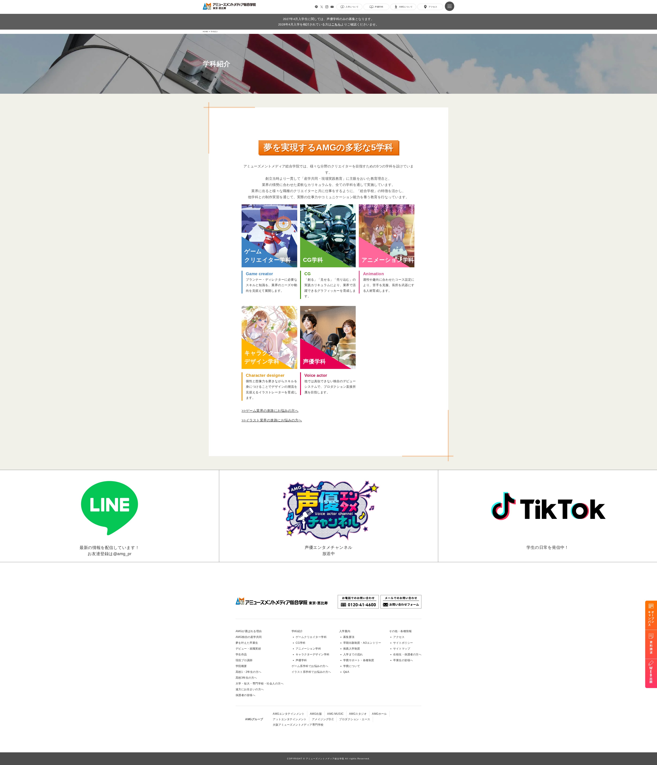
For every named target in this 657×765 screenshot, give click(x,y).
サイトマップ (401, 648)
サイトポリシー (403, 642)
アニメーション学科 (308, 648)
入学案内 (344, 631)
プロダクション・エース (354, 719)
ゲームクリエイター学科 (311, 637)
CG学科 (301, 642)
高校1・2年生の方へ (248, 671)
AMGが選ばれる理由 (249, 631)
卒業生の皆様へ (403, 660)
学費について (351, 666)
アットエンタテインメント (290, 719)
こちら (336, 24)
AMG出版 (316, 713)
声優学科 (301, 660)
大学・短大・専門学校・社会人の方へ (260, 683)
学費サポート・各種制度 (358, 660)
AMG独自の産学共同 (249, 637)
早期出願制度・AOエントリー (362, 642)
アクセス (398, 637)
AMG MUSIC (335, 713)
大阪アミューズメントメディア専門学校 (298, 724)
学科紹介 (297, 631)
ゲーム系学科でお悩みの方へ (310, 666)
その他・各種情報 (400, 631)
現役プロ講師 (244, 660)
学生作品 (241, 654)
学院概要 (241, 666)
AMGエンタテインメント (289, 713)
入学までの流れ (353, 654)
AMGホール (379, 713)
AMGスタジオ (358, 713)
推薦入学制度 (351, 648)
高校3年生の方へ (246, 677)
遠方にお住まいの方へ (250, 689)
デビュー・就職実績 (248, 648)
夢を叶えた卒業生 (247, 642)
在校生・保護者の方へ (407, 654)
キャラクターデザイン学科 (313, 654)
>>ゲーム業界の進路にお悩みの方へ (270, 411)
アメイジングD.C (323, 719)
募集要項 (349, 637)
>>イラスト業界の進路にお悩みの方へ (272, 420)
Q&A (346, 671)
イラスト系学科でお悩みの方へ (311, 671)
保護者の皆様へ (245, 695)
